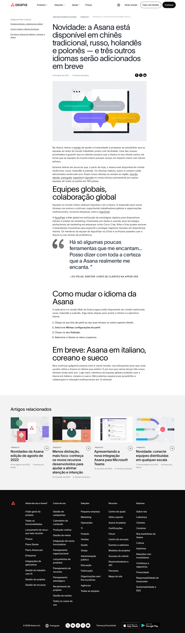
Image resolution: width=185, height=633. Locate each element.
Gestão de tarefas (62, 595)
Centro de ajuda (117, 511)
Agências (86, 585)
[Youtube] (88, 625)
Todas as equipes (90, 591)
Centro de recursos (118, 539)
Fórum (112, 533)
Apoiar (75, 5)
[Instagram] (78, 625)
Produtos (41, 5)
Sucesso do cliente (118, 556)
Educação (86, 565)
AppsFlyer (104, 211)
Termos (99, 625)
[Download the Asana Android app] (150, 625)
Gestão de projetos (35, 579)
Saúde (84, 545)
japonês (89, 177)
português (66, 177)
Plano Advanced (34, 550)
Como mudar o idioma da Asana (25, 29)
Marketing (86, 517)
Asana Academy (117, 522)
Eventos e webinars (119, 545)
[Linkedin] (73, 625)
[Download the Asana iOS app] (130, 625)
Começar (169, 5)
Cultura (140, 543)
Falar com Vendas (151, 5)
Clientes (140, 522)
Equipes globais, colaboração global (27, 24)
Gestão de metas (62, 535)
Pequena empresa (90, 511)
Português (54, 625)
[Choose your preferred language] (118, 5)
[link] (64, 17)
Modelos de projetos (119, 550)
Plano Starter (32, 544)
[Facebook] (83, 625)
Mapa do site (115, 576)
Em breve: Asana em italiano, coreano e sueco (28, 35)
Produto (85, 533)
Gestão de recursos (35, 585)
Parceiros (113, 570)
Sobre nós (141, 511)
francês (133, 174)
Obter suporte (116, 517)
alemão (56, 177)
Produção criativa (62, 529)
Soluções (58, 5)
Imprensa (141, 548)
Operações (86, 522)
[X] (67, 625)
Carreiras (141, 528)
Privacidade (142, 572)
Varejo (84, 550)
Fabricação (87, 570)
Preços (88, 5)
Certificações (116, 528)
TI (82, 528)
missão (77, 147)
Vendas (85, 539)
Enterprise (30, 555)
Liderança (141, 517)
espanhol (78, 177)
